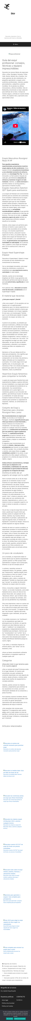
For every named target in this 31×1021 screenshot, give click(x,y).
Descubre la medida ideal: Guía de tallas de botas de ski (12, 775)
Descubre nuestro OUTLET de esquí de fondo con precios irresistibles (13, 851)
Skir (13, 13)
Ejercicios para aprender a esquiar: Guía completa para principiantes (12, 901)
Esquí (24, 968)
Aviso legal (5, 1000)
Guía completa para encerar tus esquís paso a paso (11, 952)
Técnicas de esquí (18, 971)
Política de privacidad (8, 1003)
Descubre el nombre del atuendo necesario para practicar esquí (12, 750)
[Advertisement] (13, 25)
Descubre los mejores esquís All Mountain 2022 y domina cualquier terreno (12, 826)
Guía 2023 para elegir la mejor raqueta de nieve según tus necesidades (11, 927)
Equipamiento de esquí (15, 968)
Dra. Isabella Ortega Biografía (8, 991)
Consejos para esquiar (10, 966)
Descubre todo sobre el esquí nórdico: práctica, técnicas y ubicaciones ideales (11, 877)
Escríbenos (19, 1000)
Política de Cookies (7, 1006)
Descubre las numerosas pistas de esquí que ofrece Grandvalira (12, 800)
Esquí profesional (7, 971)
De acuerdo (9, 1018)
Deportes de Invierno (10, 964)
